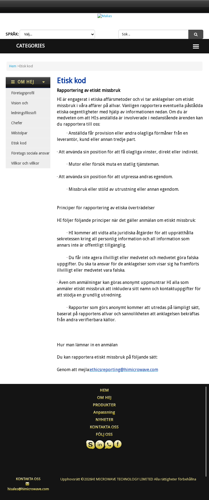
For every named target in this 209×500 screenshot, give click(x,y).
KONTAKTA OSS (104, 427)
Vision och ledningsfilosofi (23, 108)
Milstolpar (19, 133)
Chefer (16, 123)
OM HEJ (104, 397)
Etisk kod (18, 143)
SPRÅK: (12, 34)
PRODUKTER (104, 404)
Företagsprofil (22, 93)
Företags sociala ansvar (30, 153)
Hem (12, 66)
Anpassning (104, 412)
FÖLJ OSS (104, 434)
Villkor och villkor (25, 163)
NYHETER (104, 419)
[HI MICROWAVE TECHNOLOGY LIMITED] (104, 16)
